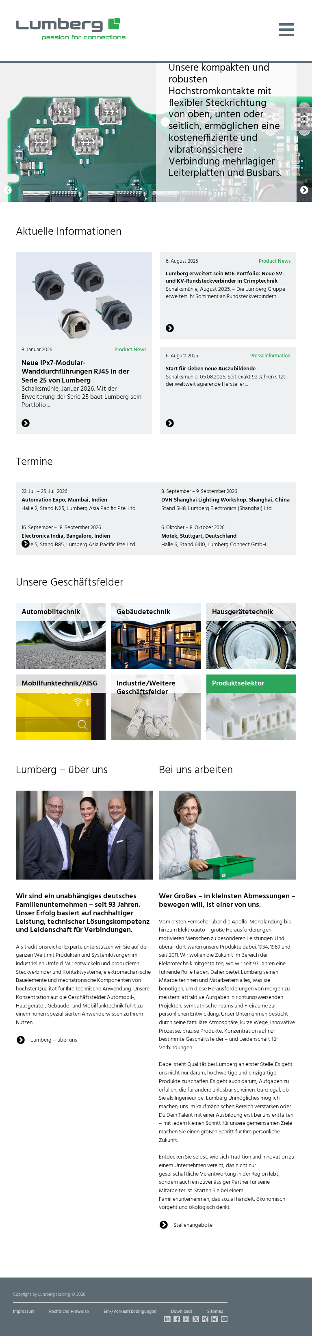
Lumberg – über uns (53, 1040)
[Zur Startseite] (71, 29)
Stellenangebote (192, 1225)
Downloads (182, 1311)
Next (302, 67)
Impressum (24, 1311)
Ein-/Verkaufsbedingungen (130, 1311)
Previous (7, 67)
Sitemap (215, 1311)
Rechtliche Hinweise (69, 1311)
